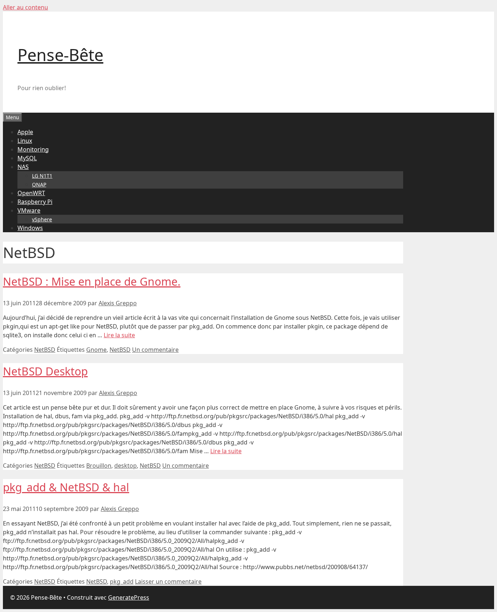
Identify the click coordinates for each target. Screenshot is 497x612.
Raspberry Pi (34, 202)
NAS (23, 167)
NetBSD (44, 350)
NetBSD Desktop (45, 371)
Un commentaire (155, 350)
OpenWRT (31, 193)
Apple (25, 132)
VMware (28, 210)
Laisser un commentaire (168, 581)
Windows (30, 228)
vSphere (42, 219)
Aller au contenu (25, 7)
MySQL (27, 158)
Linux (24, 141)
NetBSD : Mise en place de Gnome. (91, 281)
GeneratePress (128, 597)
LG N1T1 (42, 175)
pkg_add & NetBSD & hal (66, 487)
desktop (125, 466)
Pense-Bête (60, 55)
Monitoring (33, 149)
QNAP (39, 184)
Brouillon (98, 466)
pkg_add (122, 581)
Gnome (96, 350)
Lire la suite (119, 335)
